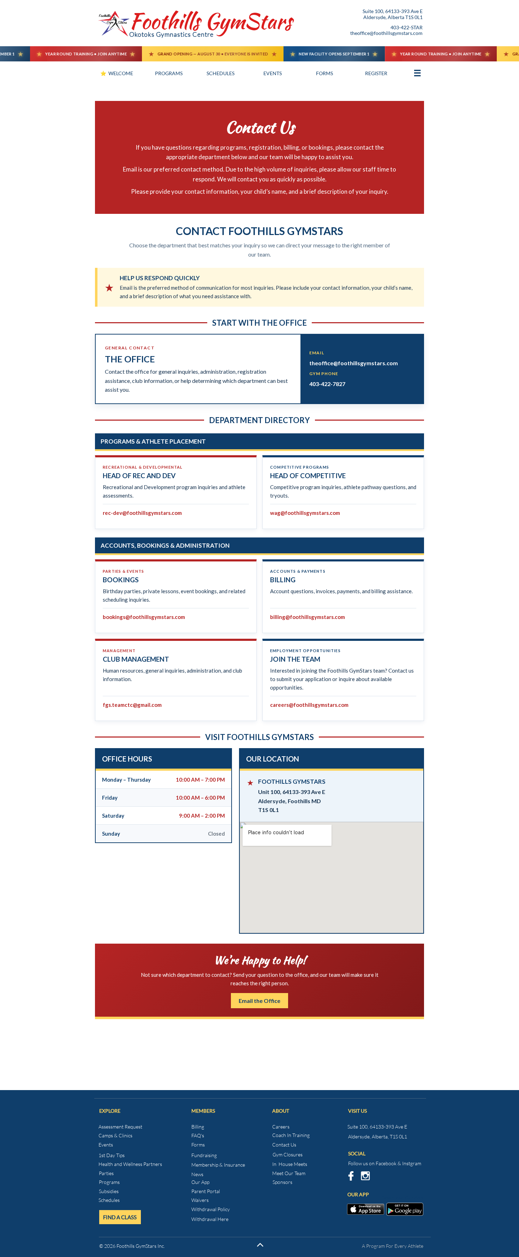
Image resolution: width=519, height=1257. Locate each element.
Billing (197, 1127)
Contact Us (284, 1145)
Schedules (109, 1200)
